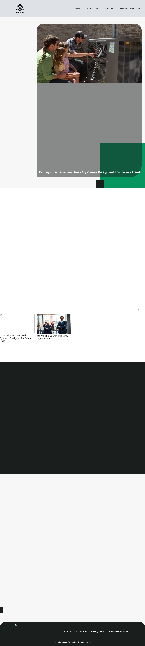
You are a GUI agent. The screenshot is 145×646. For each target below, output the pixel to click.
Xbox (98, 8)
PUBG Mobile (109, 8)
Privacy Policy (97, 632)
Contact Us (135, 8)
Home (77, 8)
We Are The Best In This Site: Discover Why (52, 337)
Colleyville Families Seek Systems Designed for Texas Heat (89, 172)
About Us (123, 8)
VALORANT (88, 8)
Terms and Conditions (118, 632)
